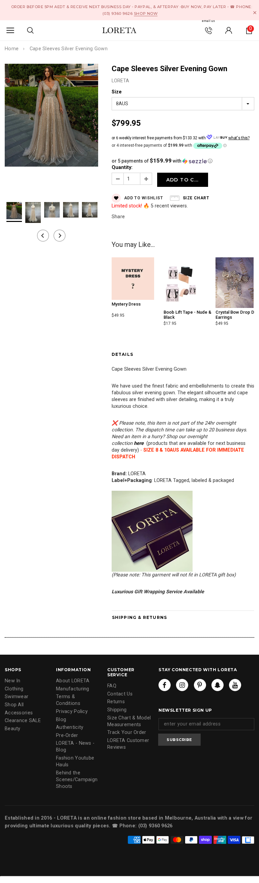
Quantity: (122, 167)
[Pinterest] (200, 685)
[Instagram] (182, 685)
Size (117, 92)
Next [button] (59, 235)
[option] (51, 116)
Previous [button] (43, 235)
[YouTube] (235, 685)
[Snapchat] (217, 685)
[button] (183, 161)
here (139, 443)
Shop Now (145, 13)
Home (12, 49)
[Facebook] (165, 685)
